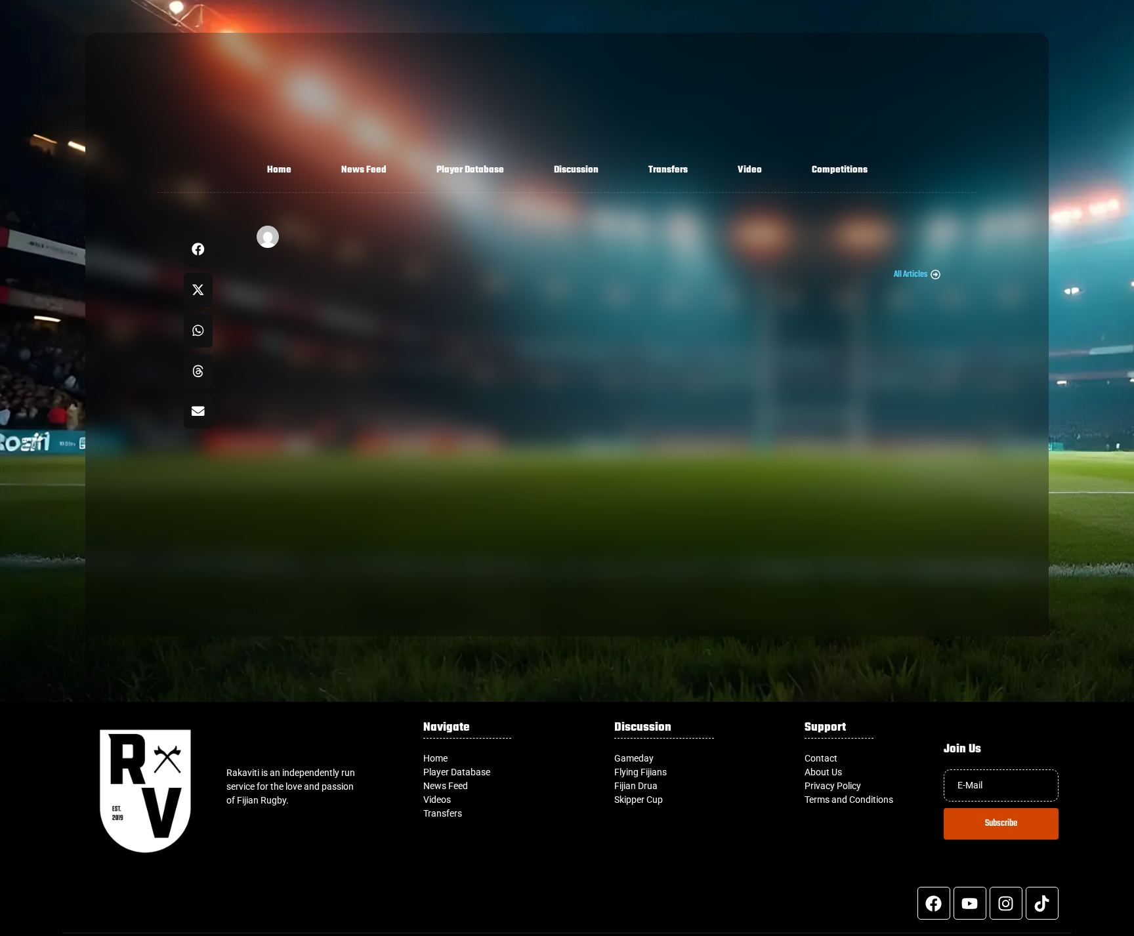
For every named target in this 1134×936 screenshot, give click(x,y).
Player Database (470, 170)
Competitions (840, 170)
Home (279, 170)
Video (750, 170)
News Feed (364, 170)
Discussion (576, 170)
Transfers (668, 170)
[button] (198, 249)
